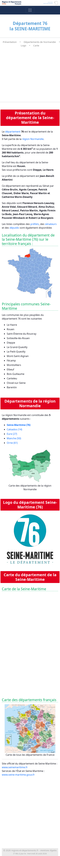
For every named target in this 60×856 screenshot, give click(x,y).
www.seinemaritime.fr (15, 767)
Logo (23, 45)
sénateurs (51, 224)
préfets (34, 224)
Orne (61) (12, 442)
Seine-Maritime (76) (18, 425)
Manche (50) (14, 438)
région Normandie (33, 139)
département (12, 131)
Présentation (10, 41)
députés (14, 227)
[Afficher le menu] (30, 10)
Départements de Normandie (40, 41)
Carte (36, 45)
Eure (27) (12, 434)
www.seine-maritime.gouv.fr (18, 774)
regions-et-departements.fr (24, 850)
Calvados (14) (14, 429)
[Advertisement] (30, 75)
